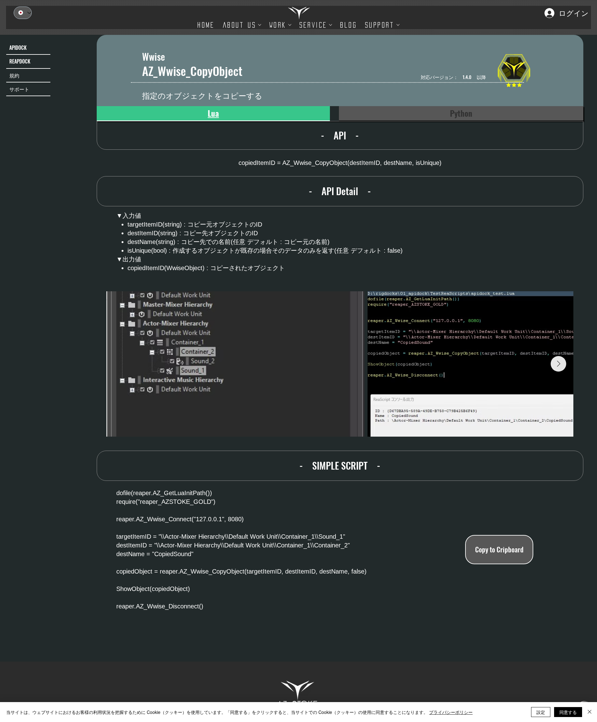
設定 (540, 712)
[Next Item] (558, 364)
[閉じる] (589, 712)
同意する (568, 712)
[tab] (213, 113)
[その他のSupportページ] (398, 24)
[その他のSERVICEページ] (330, 24)
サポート (19, 89)
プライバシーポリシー (451, 712)
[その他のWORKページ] (289, 24)
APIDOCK (18, 47)
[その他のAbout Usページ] (259, 24)
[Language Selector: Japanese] (22, 13)
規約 (14, 75)
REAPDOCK (19, 61)
